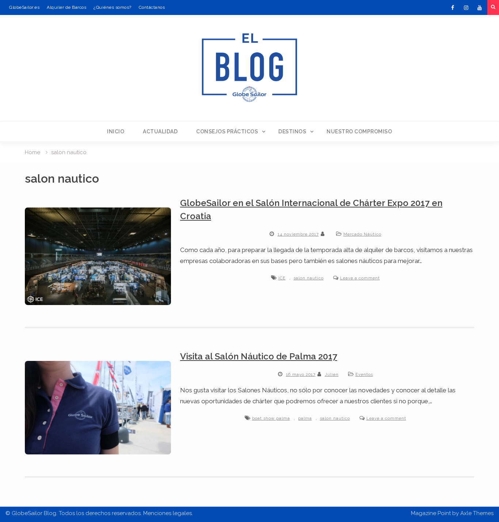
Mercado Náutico (362, 234)
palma (305, 418)
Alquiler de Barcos (66, 7)
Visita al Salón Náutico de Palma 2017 (258, 356)
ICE (282, 278)
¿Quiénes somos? (113, 7)
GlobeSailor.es (24, 7)
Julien (332, 374)
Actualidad (160, 131)
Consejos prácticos (227, 131)
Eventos (364, 374)
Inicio (115, 131)
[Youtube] (479, 8)
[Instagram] (466, 8)
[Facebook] (452, 8)
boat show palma (271, 418)
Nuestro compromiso (359, 131)
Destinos (292, 131)
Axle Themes (477, 513)
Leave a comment (360, 278)
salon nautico (309, 278)
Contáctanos (152, 7)
